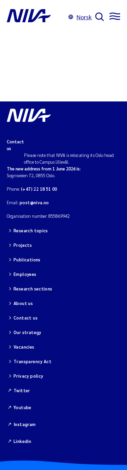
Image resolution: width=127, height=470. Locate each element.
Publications (27, 259)
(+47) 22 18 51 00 (39, 189)
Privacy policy (28, 376)
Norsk (84, 17)
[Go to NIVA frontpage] (36, 17)
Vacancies (24, 347)
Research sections (33, 288)
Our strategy (27, 332)
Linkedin (22, 441)
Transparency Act (32, 361)
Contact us (26, 318)
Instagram (25, 424)
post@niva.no (34, 202)
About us (23, 303)
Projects (23, 245)
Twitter (22, 390)
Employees (25, 274)
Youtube (22, 407)
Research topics (31, 230)
